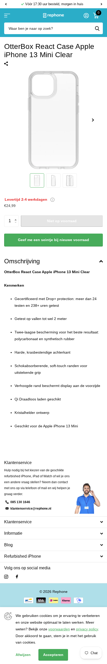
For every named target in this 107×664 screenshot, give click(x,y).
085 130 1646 (20, 502)
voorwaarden (59, 629)
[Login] (86, 15)
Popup (52, 199)
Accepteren (53, 655)
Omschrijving (22, 261)
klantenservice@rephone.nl (30, 508)
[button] (5, 4)
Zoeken (97, 28)
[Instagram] (6, 577)
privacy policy (87, 629)
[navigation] (37, 180)
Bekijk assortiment (7, 15)
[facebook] (17, 577)
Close (53, 522)
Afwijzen (23, 655)
